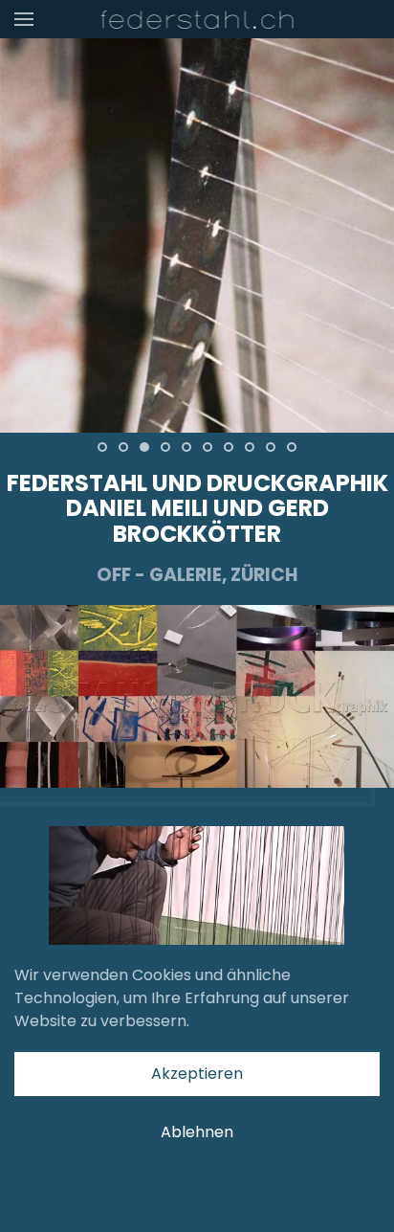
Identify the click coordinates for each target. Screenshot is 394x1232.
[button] (23, 19)
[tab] (102, 447)
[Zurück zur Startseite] (197, 19)
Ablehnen (197, 1132)
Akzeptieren (197, 1074)
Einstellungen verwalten (197, 1190)
